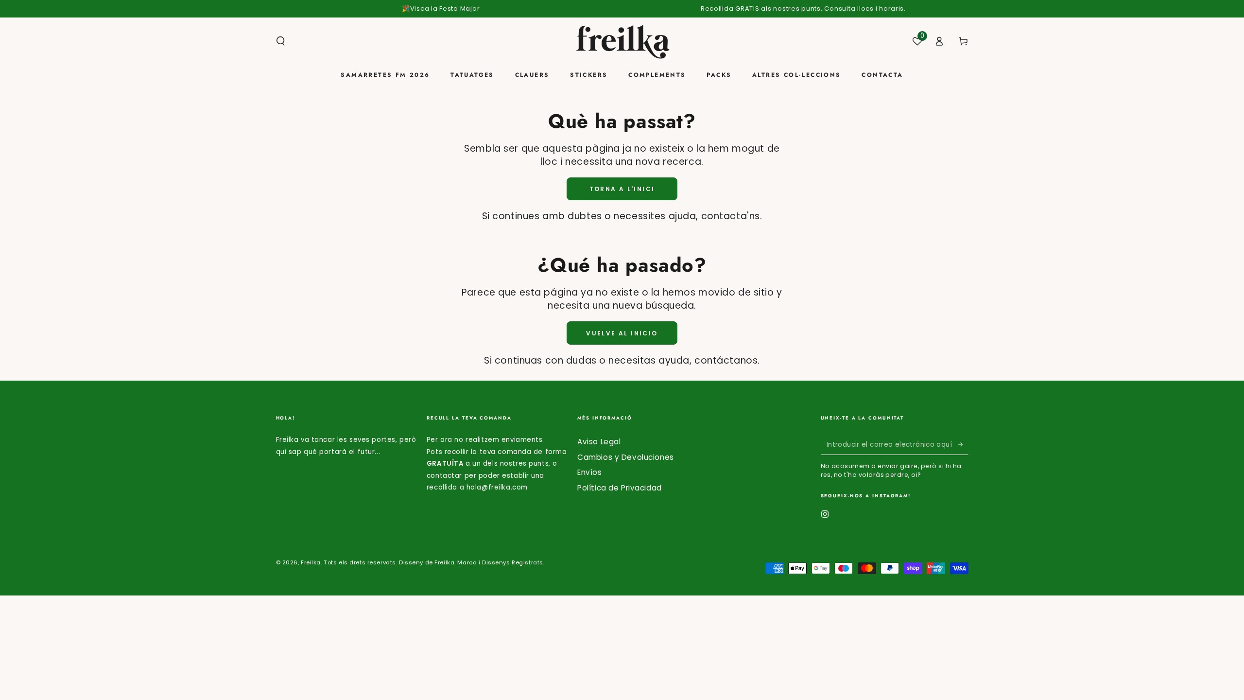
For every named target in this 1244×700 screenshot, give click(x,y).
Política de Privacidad (619, 488)
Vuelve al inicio (621, 333)
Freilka (311, 562)
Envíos (589, 472)
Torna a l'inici (622, 189)
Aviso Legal (599, 442)
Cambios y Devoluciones (625, 457)
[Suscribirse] (963, 444)
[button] (281, 41)
